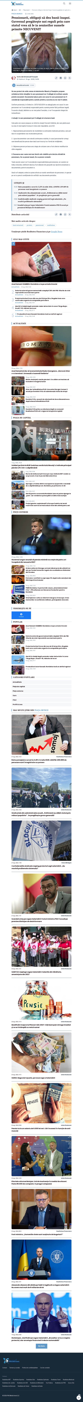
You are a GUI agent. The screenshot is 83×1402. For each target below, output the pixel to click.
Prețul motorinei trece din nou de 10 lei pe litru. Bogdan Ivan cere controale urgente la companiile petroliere (40, 299)
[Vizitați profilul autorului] (14, 78)
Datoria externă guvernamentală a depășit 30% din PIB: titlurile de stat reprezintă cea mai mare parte (47, 637)
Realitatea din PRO (60, 1383)
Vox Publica (49, 1383)
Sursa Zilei (71, 1383)
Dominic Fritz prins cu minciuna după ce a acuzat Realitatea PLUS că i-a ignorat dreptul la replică (45, 410)
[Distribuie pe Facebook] (61, 78)
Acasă (15, 10)
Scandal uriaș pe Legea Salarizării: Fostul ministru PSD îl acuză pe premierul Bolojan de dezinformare (43, 206)
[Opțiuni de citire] (79, 1397)
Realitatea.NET (6, 1379)
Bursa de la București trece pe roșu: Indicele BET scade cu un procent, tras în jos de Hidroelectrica (48, 475)
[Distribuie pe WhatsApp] (65, 78)
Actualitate (15, 287)
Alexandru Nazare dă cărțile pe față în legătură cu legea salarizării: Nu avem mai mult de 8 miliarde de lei (40, 1286)
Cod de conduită (45, 1368)
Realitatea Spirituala (43, 1379)
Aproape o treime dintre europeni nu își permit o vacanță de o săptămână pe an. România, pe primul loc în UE (48, 485)
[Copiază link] (56, 78)
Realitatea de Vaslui (23, 1386)
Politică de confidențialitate (30, 1368)
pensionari (40, 225)
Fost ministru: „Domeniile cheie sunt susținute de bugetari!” (37, 1234)
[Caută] (64, 3)
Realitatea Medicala (68, 1379)
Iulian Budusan (66, 810)
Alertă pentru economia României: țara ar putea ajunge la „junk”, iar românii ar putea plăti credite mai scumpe (48, 495)
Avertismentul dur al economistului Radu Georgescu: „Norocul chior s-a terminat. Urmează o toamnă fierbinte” (41, 372)
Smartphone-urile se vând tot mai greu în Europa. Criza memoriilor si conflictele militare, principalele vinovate (47, 599)
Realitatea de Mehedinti (37, 1383)
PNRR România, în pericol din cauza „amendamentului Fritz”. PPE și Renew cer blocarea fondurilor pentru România (46, 590)
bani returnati (18, 225)
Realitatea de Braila (37, 1386)
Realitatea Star (30, 1379)
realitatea (51, 225)
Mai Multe (41, 1346)
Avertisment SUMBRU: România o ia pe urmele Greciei (34, 284)
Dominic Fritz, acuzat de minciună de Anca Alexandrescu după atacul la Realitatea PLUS (48, 400)
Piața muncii (26, 10)
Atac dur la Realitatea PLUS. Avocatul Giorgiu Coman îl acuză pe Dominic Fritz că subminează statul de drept (47, 390)
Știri (20, 10)
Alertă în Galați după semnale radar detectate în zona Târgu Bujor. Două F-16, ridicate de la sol (47, 657)
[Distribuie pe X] (69, 78)
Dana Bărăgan (66, 863)
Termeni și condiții (14, 1368)
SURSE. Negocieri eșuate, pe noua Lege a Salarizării (33, 1078)
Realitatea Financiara (63, 757)
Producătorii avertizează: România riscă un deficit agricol (39, 314)
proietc (29, 225)
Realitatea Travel (56, 1379)
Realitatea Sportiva (18, 1379)
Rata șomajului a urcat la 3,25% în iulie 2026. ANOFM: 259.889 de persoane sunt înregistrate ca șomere (43, 188)
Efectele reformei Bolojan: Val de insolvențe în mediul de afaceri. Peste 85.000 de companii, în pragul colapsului (39, 1182)
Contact (4, 1368)
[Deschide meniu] (70, 3)
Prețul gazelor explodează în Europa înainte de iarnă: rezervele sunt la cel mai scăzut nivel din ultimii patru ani (48, 504)
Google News (56, 231)
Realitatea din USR (22, 1383)
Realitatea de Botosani (8, 1386)
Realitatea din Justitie (8, 1383)
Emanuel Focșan (31, 77)
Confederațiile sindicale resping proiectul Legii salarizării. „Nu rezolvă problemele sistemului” (42, 200)
